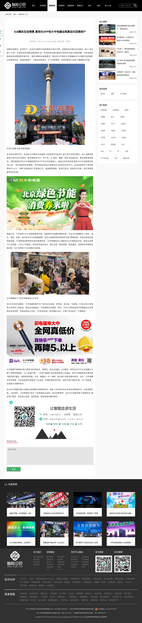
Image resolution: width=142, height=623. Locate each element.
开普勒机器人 (53, 600)
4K (118, 151)
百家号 (73, 567)
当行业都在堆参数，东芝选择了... (21, 542)
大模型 (103, 124)
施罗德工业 (117, 597)
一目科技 (43, 597)
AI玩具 (113, 137)
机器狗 (103, 117)
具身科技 (104, 110)
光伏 (122, 144)
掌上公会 (108, 5)
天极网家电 (87, 582)
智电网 (67, 582)
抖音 (59, 567)
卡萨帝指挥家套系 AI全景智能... (121, 542)
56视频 (60, 559)
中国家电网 (74, 579)
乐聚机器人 (108, 593)
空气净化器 (104, 158)
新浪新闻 (74, 559)
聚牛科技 (23, 585)
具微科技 (98, 593)
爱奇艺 (49, 562)
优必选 (71, 593)
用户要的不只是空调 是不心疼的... (87, 542)
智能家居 (71, 5)
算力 (112, 117)
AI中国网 (49, 585)
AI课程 (123, 124)
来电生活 (32, 585)
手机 (115, 158)
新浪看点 (85, 564)
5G (110, 151)
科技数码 (61, 5)
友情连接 (36, 564)
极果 (103, 582)
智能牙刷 (126, 158)
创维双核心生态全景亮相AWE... (54, 513)
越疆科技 (23, 597)
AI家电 (123, 131)
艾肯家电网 (108, 579)
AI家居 (103, 137)
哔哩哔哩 (50, 564)
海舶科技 (84, 600)
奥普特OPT (113, 600)
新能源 (113, 144)
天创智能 (94, 597)
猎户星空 (127, 593)
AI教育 (103, 131)
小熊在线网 (57, 582)
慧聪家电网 (119, 579)
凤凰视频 (50, 567)
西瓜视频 (61, 557)
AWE (31, 579)
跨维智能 (79, 593)
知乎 (83, 567)
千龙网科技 (76, 582)
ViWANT (128, 582)
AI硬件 (113, 131)
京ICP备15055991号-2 (61, 609)
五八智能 (62, 593)
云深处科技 (33, 593)
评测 (89, 5)
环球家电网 (35, 582)
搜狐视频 (61, 562)
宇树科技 (23, 593)
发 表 (14, 469)
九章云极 (53, 593)
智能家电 (52, 5)
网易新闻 (85, 557)
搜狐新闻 (74, 564)
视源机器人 (83, 597)
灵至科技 (64, 600)
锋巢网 (96, 582)
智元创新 (42, 600)
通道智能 (94, 600)
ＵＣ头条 (74, 562)
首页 (33, 5)
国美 (112, 94)
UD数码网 (111, 582)
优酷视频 (50, 559)
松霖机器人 (61, 597)
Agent (113, 123)
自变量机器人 (129, 597)
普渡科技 (118, 593)
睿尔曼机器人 (105, 597)
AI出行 (103, 144)
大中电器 (123, 94)
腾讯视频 (50, 557)
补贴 (102, 151)
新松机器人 (74, 600)
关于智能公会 (38, 557)
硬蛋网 (41, 585)
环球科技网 (86, 579)
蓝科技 (120, 582)
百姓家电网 (97, 579)
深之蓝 (52, 597)
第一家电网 (24, 582)
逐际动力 (88, 593)
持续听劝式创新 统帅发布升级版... (121, 513)
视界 (98, 5)
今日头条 (74, 557)
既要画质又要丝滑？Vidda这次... (54, 542)
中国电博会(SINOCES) (45, 579)
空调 (126, 151)
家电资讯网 (46, 582)
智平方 (33, 600)
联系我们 (36, 559)
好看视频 (61, 564)
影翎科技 (103, 600)
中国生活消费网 (62, 579)
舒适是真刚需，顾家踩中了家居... (87, 513)
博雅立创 (43, 593)
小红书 (60, 569)
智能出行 (80, 5)
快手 (48, 569)
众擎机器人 (33, 597)
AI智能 (122, 117)
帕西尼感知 (24, 600)
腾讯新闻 (85, 559)
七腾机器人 (72, 597)
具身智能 (43, 5)
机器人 (127, 110)
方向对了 (23, 579)
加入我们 (36, 562)
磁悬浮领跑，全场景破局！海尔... (21, 513)
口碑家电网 (130, 579)
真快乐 (103, 94)
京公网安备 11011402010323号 (106, 609)
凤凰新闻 (85, 562)
